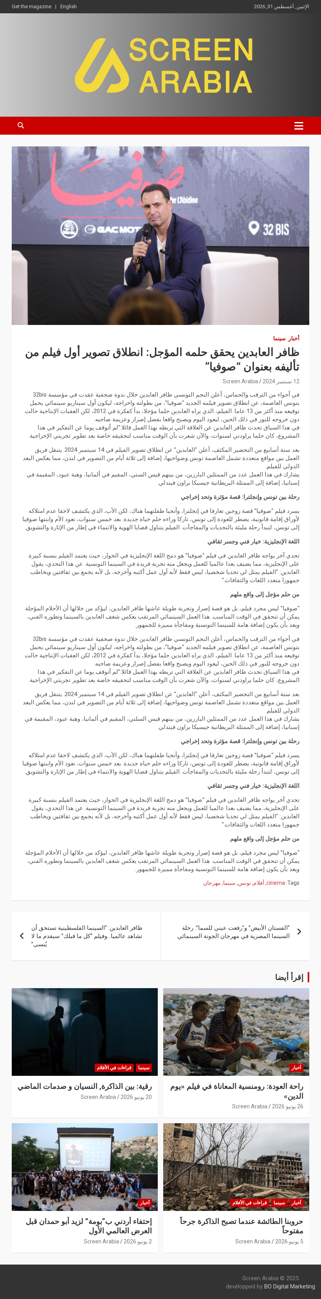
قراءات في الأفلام (114, 1067)
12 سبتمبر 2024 (281, 381)
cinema (276, 883)
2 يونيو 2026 (138, 1241)
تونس (244, 883)
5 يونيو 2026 (289, 1241)
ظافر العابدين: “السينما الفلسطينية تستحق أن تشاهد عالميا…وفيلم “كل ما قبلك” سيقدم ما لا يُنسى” (86, 936)
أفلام (258, 883)
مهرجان (212, 883)
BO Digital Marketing (289, 1286)
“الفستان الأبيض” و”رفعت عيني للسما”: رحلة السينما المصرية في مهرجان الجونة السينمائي (233, 932)
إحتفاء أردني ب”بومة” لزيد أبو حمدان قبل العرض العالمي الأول (89, 1226)
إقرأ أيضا (289, 977)
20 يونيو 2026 (136, 1097)
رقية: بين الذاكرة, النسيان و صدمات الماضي (85, 1086)
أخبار (294, 338)
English (68, 6)
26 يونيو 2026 (287, 1106)
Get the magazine (31, 6)
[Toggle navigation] (299, 126)
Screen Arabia (240, 381)
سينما (279, 338)
